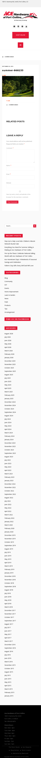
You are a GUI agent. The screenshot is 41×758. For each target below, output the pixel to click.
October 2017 (9, 617)
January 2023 (9, 481)
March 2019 (9, 566)
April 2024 (8, 429)
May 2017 (8, 634)
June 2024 (8, 422)
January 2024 (9, 440)
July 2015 (8, 675)
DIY (6, 285)
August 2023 (9, 457)
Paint (6, 302)
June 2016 (8, 658)
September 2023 (10, 453)
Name (8, 165)
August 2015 (9, 672)
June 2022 (8, 504)
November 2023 (10, 446)
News (6, 298)
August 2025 (9, 375)
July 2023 (8, 460)
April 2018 (8, 604)
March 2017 (9, 641)
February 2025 (9, 395)
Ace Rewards (27, 747)
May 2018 (8, 600)
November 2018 (10, 580)
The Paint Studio (14, 747)
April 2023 (8, 470)
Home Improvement (11, 292)
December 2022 (10, 484)
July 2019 (8, 552)
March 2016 (9, 662)
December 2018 (10, 576)
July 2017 (8, 627)
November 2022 (10, 487)
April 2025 (8, 388)
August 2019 (9, 549)
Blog (6, 278)
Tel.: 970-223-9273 (10, 721)
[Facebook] (14, 26)
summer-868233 (12, 70)
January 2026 (9, 357)
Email (8, 174)
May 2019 (8, 559)
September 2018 (10, 586)
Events (7, 288)
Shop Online (15, 750)
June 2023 (8, 463)
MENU (20, 45)
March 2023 (9, 474)
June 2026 (8, 340)
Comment (10, 148)
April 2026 (8, 347)
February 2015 (9, 692)
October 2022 (9, 491)
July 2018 (8, 593)
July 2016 (8, 655)
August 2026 (9, 334)
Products (8, 305)
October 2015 (9, 668)
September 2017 (10, 621)
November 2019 (10, 539)
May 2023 (8, 467)
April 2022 (8, 511)
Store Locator (26, 750)
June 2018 (8, 597)
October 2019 (9, 542)
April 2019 (8, 563)
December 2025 (10, 361)
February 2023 (9, 477)
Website (8, 183)
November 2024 (10, 405)
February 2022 (9, 518)
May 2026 (8, 344)
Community (8, 281)
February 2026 (9, 354)
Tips (6, 309)
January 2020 (9, 532)
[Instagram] (18, 26)
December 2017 (10, 610)
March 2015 (9, 689)
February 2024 (9, 436)
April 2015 (8, 686)
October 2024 (9, 409)
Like (4, 75)
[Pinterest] (22, 26)
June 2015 (8, 679)
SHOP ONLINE (20, 35)
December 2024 (10, 402)
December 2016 (10, 645)
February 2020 (9, 528)
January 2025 (9, 399)
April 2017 (8, 638)
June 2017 (8, 631)
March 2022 (9, 515)
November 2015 (10, 665)
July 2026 (8, 337)
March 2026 (9, 351)
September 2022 (10, 494)
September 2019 (10, 545)
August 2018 (9, 590)
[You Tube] (26, 26)
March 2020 (9, 525)
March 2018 (9, 607)
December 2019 (10, 535)
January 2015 (9, 696)
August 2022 (9, 498)
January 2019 (9, 573)
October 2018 (9, 583)
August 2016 (9, 651)
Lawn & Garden (10, 295)
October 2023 (9, 450)
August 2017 (9, 624)
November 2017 (10, 614)
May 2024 (8, 426)
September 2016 (10, 648)
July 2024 (8, 419)
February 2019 (9, 569)
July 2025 (8, 378)
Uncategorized (9, 312)
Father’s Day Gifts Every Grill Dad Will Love (19, 266)
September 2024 (10, 412)
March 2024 (9, 433)
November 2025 (10, 364)
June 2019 (8, 556)
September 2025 (10, 371)
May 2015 (8, 682)
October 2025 (9, 368)
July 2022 (8, 501)
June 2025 (8, 381)
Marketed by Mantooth (20, 753)
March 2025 (9, 392)
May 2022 (8, 508)
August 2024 (9, 416)
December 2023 (10, 443)
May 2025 (8, 385)
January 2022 (9, 522)
